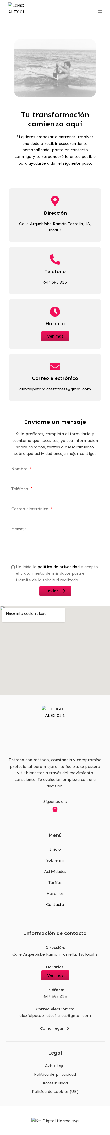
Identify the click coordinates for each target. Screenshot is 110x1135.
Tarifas (55, 882)
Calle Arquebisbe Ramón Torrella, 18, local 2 (55, 954)
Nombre (20, 468)
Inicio (55, 849)
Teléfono (20, 488)
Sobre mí (55, 860)
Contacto (55, 904)
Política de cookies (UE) (55, 1091)
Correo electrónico (30, 508)
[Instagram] (55, 809)
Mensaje (19, 528)
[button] (100, 13)
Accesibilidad (55, 1083)
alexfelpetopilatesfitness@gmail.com (55, 1015)
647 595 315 (55, 996)
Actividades (55, 871)
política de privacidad (59, 566)
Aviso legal (55, 1065)
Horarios (55, 893)
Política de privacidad (55, 1074)
